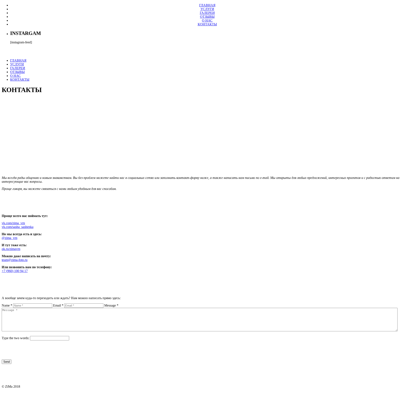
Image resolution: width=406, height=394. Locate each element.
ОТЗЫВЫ (207, 16)
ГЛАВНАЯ (207, 5)
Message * (111, 305)
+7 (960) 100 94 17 (15, 271)
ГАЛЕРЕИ (207, 13)
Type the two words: (15, 338)
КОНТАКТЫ (207, 24)
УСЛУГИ (207, 9)
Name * (7, 305)
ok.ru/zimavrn (11, 249)
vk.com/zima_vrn (13, 223)
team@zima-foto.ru (14, 260)
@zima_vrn (9, 238)
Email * (58, 305)
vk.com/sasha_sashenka (17, 227)
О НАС (207, 20)
